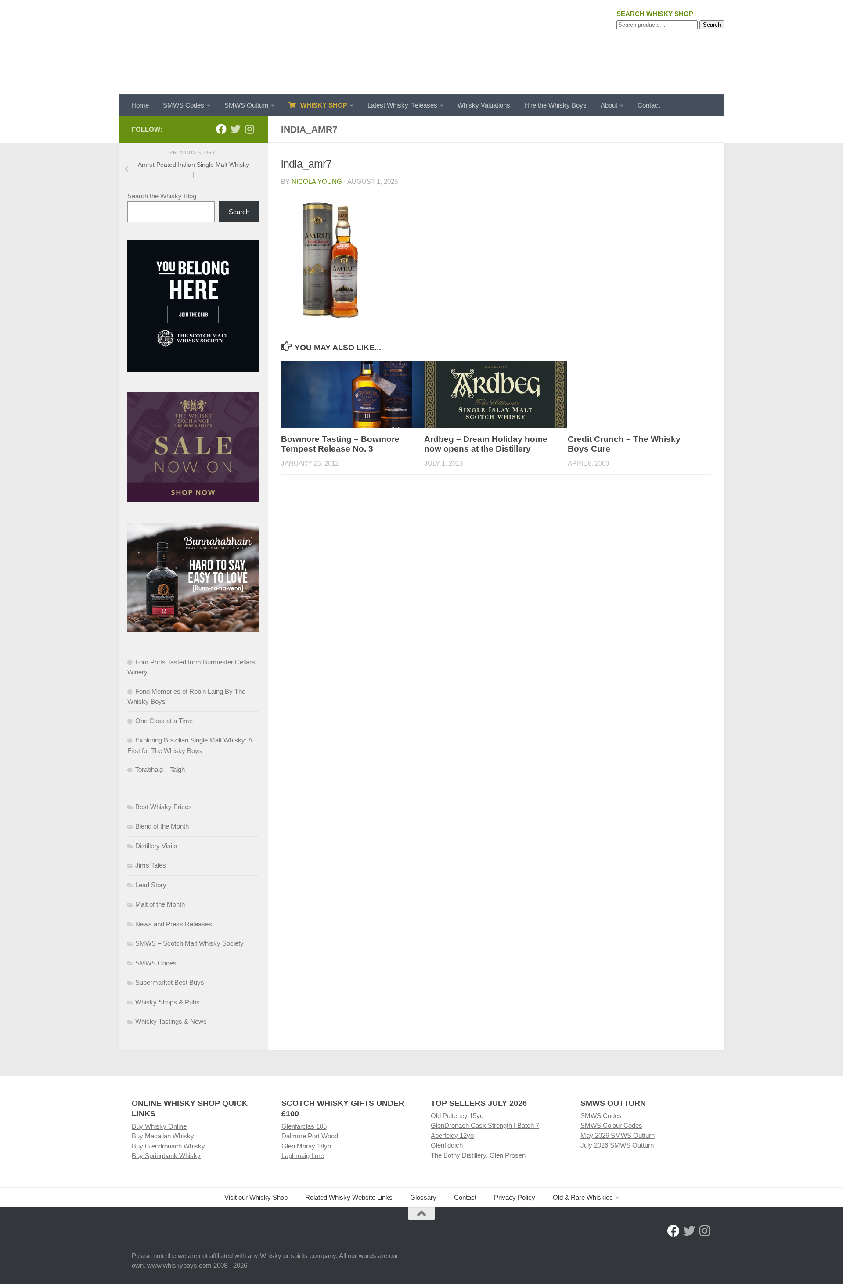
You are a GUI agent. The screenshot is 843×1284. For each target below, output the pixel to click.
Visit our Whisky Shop (256, 1197)
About (609, 105)
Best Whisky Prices (163, 807)
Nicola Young (317, 181)
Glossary (423, 1197)
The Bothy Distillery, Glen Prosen (478, 1155)
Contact (649, 105)
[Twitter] (235, 129)
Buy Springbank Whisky (166, 1155)
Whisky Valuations (484, 105)
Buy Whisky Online (159, 1126)
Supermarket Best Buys (169, 982)
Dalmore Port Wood (309, 1136)
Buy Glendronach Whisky (168, 1146)
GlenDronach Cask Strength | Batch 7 (485, 1125)
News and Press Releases (173, 924)
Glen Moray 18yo (306, 1146)
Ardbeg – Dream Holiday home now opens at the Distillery (486, 444)
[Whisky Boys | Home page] (421, 47)
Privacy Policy (514, 1197)
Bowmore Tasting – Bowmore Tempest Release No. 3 (340, 444)
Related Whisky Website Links (349, 1197)
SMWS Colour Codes (611, 1125)
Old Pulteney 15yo (457, 1115)
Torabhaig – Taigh (160, 769)
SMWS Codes (183, 105)
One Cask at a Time (164, 720)
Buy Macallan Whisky (163, 1136)
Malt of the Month (160, 904)
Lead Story (150, 885)
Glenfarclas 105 (304, 1126)
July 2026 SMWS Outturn (617, 1145)
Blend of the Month (162, 826)
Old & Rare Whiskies (583, 1197)
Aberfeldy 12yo (452, 1135)
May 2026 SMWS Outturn (617, 1135)
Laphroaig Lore (302, 1155)
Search (712, 25)
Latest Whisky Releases (402, 105)
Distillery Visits (156, 846)
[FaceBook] (221, 129)
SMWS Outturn (246, 105)
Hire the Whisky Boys (555, 105)
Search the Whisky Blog (161, 196)
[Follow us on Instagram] (249, 129)
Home (140, 105)
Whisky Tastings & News (171, 1021)
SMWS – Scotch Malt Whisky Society (189, 943)
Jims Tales (150, 865)
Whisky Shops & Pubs (167, 1002)
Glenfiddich (448, 1145)
